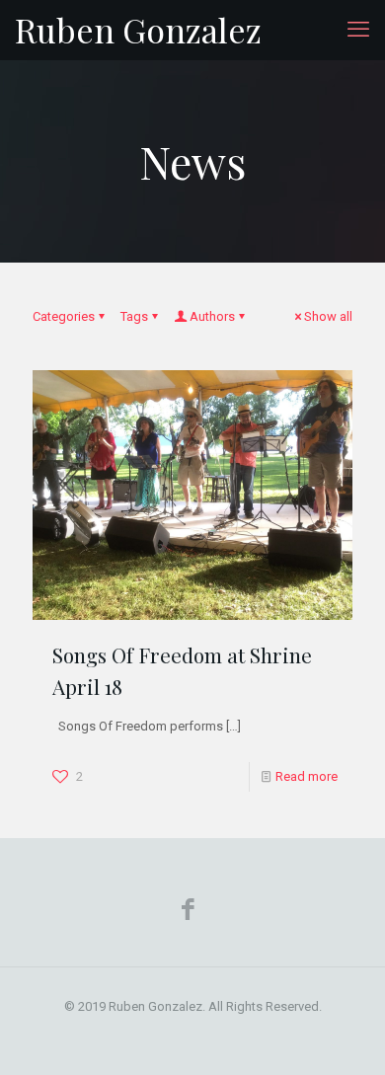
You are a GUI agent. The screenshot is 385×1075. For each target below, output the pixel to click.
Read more (306, 776)
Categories (64, 316)
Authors (212, 316)
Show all (328, 316)
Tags (134, 316)
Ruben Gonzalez (138, 29)
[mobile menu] (358, 29)
